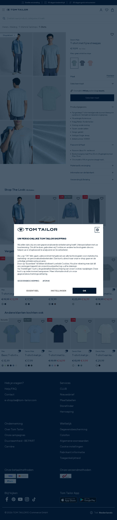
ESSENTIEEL (32, 290)
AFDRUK (46, 281)
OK (84, 290)
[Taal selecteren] (97, 230)
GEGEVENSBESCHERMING (28, 281)
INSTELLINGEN (58, 290)
